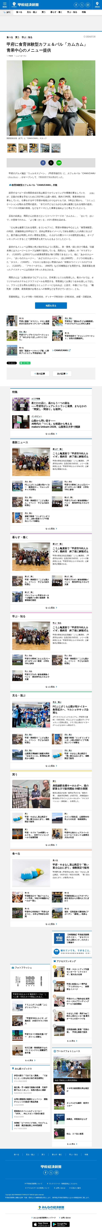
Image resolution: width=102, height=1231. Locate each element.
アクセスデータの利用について (38, 1188)
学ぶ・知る (72, 12)
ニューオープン (21, 56)
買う (44, 12)
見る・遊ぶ (32, 12)
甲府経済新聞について (34, 1184)
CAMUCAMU (61, 350)
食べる (19, 12)
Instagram (88, 5)
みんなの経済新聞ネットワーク (51, 1208)
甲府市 (11, 56)
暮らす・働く (56, 12)
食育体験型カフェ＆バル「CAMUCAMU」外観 (34, 185)
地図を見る (51, 305)
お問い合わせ (60, 1188)
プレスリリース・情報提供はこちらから (63, 1184)
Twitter (82, 5)
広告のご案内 (76, 1188)
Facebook (76, 5)
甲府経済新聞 (25, 4)
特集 (84, 12)
